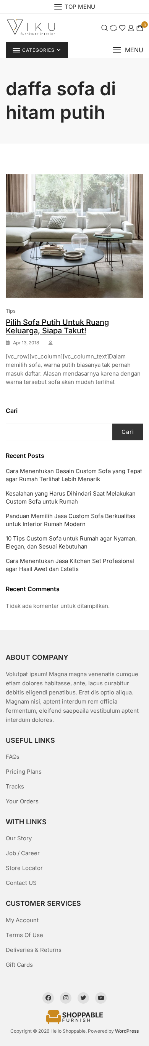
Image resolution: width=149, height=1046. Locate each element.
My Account (22, 920)
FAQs (12, 756)
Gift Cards (19, 964)
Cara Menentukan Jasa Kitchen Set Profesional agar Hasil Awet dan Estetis (70, 565)
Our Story (19, 838)
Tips (11, 311)
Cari (12, 410)
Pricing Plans (24, 771)
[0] (139, 28)
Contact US (21, 882)
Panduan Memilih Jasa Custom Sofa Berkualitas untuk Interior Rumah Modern (70, 520)
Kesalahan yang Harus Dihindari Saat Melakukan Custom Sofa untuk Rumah (71, 497)
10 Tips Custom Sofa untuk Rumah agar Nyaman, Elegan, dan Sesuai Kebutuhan (71, 542)
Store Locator (24, 868)
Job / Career (23, 853)
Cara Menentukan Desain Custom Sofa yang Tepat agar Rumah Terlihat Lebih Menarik (74, 475)
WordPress (127, 1031)
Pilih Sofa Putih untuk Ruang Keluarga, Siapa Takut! (57, 326)
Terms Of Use (24, 935)
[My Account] (131, 28)
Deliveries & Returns (34, 949)
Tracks (15, 786)
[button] (128, 50)
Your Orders (22, 801)
